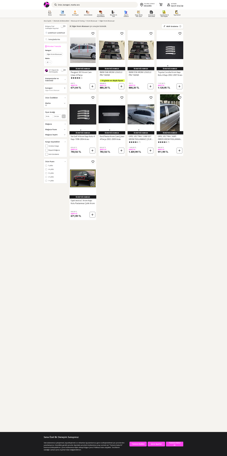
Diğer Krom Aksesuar (107, 21)
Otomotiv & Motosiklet (61, 21)
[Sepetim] (161, 4)
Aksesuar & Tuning (77, 21)
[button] (167, 65)
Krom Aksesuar (92, 21)
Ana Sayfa (47, 21)
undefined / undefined (56, 33)
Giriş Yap (180, 5)
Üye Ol (173, 5)
